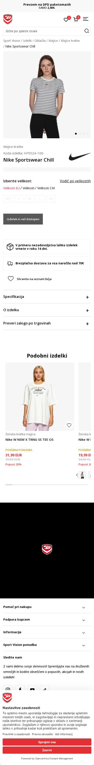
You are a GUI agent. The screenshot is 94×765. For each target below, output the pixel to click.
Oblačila (40, 41)
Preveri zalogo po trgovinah (27, 323)
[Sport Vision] (7, 19)
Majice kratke (70, 41)
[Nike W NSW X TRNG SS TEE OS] (39, 397)
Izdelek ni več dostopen (23, 219)
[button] (47, 31)
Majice (53, 41)
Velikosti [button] (28, 188)
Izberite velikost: (17, 181)
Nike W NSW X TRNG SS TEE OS (29, 439)
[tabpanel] (47, 94)
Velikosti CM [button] (46, 188)
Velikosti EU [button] (11, 188)
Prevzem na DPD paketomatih (47, 4)
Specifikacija (13, 296)
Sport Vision (11, 41)
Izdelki (27, 41)
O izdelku (11, 309)
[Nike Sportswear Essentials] (82, 475)
